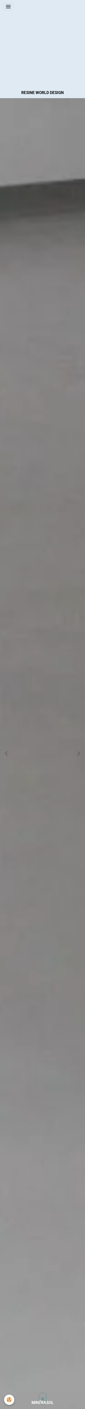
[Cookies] (9, 1400)
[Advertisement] (42, 43)
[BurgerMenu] (8, 6)
